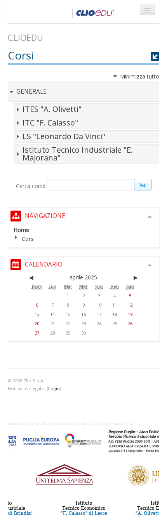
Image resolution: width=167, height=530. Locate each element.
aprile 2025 (83, 277)
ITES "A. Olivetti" (52, 109)
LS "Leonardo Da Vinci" (64, 136)
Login (54, 388)
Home (21, 230)
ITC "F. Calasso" (50, 122)
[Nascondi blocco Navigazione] (150, 216)
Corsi (28, 238)
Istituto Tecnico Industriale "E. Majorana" (78, 154)
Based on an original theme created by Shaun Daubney (58, 423)
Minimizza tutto (139, 76)
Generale (31, 91)
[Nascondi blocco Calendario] (150, 265)
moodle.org (122, 423)
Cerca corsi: (31, 186)
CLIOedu (63, 11)
